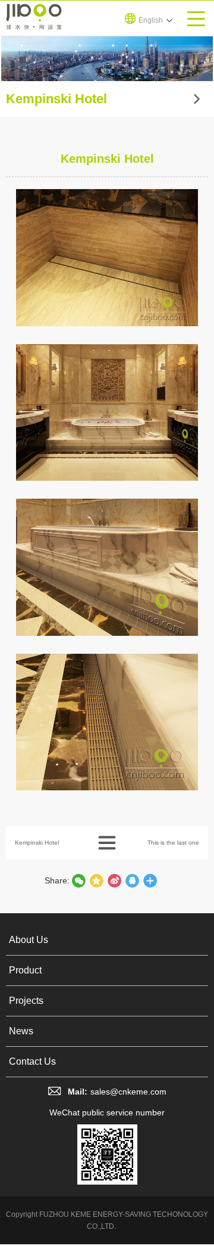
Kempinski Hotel (37, 842)
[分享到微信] (78, 880)
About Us (28, 940)
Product (25, 970)
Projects (26, 1001)
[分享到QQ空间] (132, 880)
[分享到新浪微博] (114, 880)
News (21, 1031)
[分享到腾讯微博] (96, 880)
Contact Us (32, 1061)
